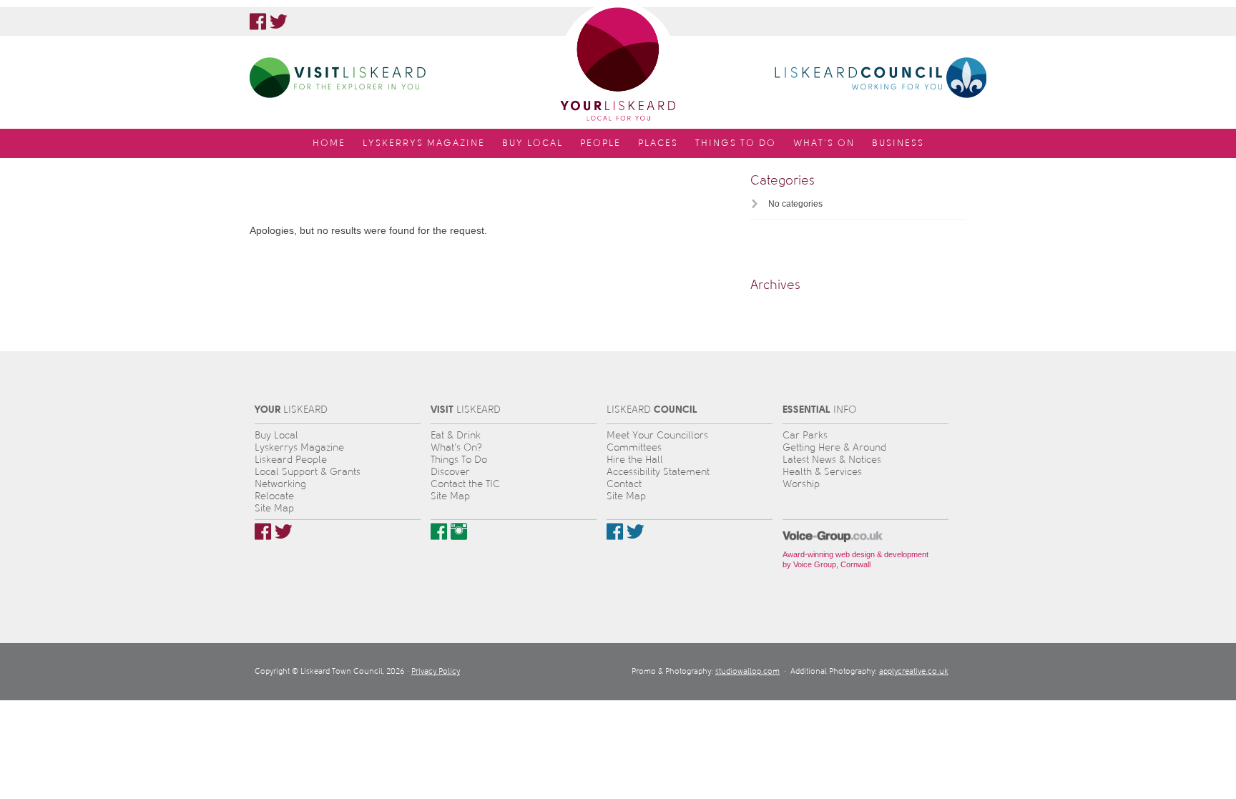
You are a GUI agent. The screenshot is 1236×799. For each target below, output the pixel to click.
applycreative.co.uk (913, 671)
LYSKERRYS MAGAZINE (424, 143)
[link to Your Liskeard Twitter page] (279, 21)
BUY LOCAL (532, 143)
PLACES (658, 143)
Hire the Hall (635, 459)
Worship (801, 484)
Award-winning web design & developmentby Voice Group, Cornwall (855, 559)
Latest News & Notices (832, 459)
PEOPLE (600, 143)
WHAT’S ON (824, 143)
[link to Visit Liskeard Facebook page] (439, 531)
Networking (280, 484)
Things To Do (459, 459)
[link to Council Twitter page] (635, 531)
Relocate (274, 496)
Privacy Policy (435, 671)
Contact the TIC (465, 484)
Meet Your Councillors (657, 435)
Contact (624, 484)
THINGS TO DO (735, 143)
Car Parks (805, 435)
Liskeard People (291, 459)
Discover (450, 471)
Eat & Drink (456, 435)
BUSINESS (898, 143)
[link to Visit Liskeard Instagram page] (459, 531)
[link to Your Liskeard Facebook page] (258, 21)
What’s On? (456, 447)
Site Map (274, 508)
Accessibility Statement (658, 471)
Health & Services (822, 471)
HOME (329, 143)
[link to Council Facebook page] (615, 531)
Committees (634, 447)
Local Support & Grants (307, 471)
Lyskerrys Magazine (299, 447)
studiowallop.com (747, 671)
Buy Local (276, 435)
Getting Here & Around (834, 447)
